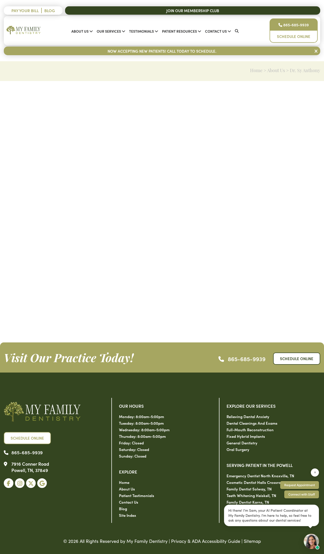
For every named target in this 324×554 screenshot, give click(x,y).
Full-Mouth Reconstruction (250, 429)
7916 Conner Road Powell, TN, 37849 (30, 467)
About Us (80, 31)
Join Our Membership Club (192, 10)
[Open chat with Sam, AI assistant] (311, 541)
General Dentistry (242, 442)
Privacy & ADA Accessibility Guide (205, 541)
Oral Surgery (238, 449)
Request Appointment (299, 485)
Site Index (127, 515)
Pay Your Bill (25, 10)
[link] (8, 483)
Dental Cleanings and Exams (252, 423)
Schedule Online (293, 36)
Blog (49, 10)
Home (256, 71)
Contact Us (216, 31)
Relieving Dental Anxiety (248, 416)
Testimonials (141, 31)
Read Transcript (303, 314)
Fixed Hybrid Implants (246, 436)
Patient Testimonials (136, 495)
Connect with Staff (301, 494)
